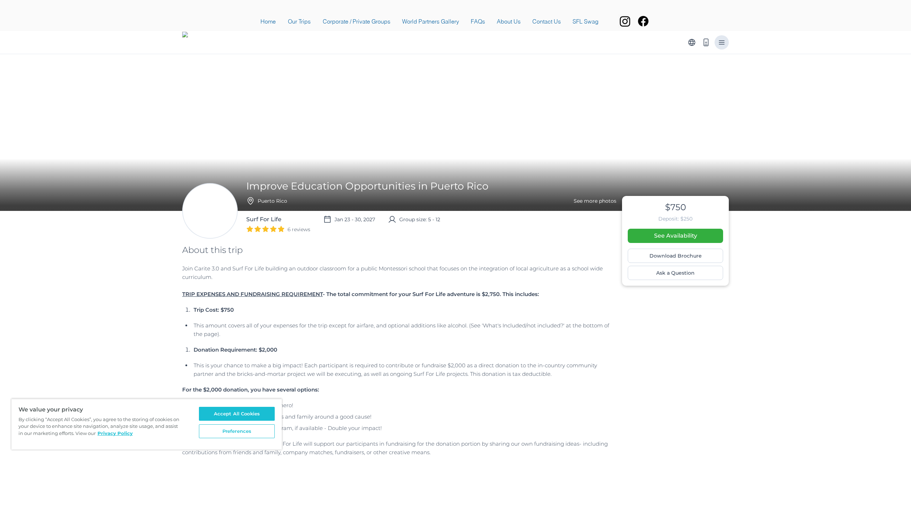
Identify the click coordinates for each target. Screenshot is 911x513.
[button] (299, 21)
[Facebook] (643, 21)
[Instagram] (625, 21)
